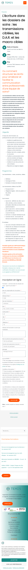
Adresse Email (6, 295)
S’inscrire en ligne (14, 526)
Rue (3, 306)
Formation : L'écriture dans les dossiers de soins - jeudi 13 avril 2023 (12, 284)
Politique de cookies (7, 567)
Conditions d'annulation (8, 369)
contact (6, 475)
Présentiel (4, 12)
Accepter (14, 560)
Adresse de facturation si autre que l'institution (11, 328)
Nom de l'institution (7, 301)
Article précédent (14, 413)
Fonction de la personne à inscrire (11, 344)
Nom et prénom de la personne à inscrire (12, 338)
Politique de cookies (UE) (14, 530)
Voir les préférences (14, 564)
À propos (14, 520)
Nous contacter (14, 528)
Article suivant (14, 417)
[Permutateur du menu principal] (25, 2)
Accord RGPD (6, 358)
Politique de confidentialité (18, 567)
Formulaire (7, 503)
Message (4, 349)
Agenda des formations (14, 522)
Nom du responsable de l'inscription (11, 290)
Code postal (5, 311)
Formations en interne (14, 524)
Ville (3, 317)
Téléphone (5, 322)
